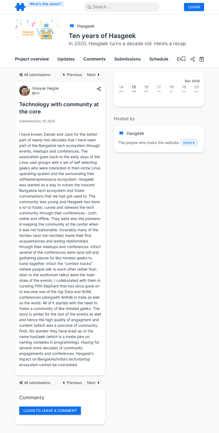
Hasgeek (86, 26)
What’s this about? (45, 4)
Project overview (32, 59)
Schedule (158, 59)
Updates (66, 59)
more (187, 142)
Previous (75, 74)
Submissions (127, 59)
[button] (190, 60)
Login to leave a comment (50, 410)
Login (194, 7)
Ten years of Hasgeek (102, 36)
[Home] (39, 7)
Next (91, 74)
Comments (94, 59)
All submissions (37, 74)
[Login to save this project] (183, 59)
